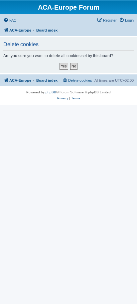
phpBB (51, 92)
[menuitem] (10, 20)
